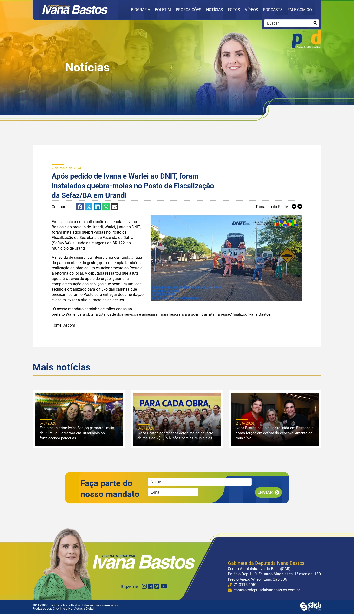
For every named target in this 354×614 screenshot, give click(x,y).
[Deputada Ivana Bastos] (75, 12)
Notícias (214, 9)
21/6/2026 (245, 423)
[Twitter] (156, 586)
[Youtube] (164, 586)
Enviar (265, 492)
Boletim (163, 9)
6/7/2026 (48, 423)
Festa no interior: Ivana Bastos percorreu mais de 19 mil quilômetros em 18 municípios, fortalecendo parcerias (77, 433)
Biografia (140, 9)
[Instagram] (144, 586)
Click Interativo (73, 608)
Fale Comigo (300, 9)
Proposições (188, 9)
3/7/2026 (146, 428)
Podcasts (273, 9)
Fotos (234, 9)
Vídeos (251, 9)
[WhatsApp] (106, 206)
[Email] (114, 206)
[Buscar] (315, 23)
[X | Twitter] (88, 206)
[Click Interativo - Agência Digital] (310, 609)
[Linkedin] (97, 206)
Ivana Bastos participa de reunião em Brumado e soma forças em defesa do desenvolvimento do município (275, 433)
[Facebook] (80, 206)
